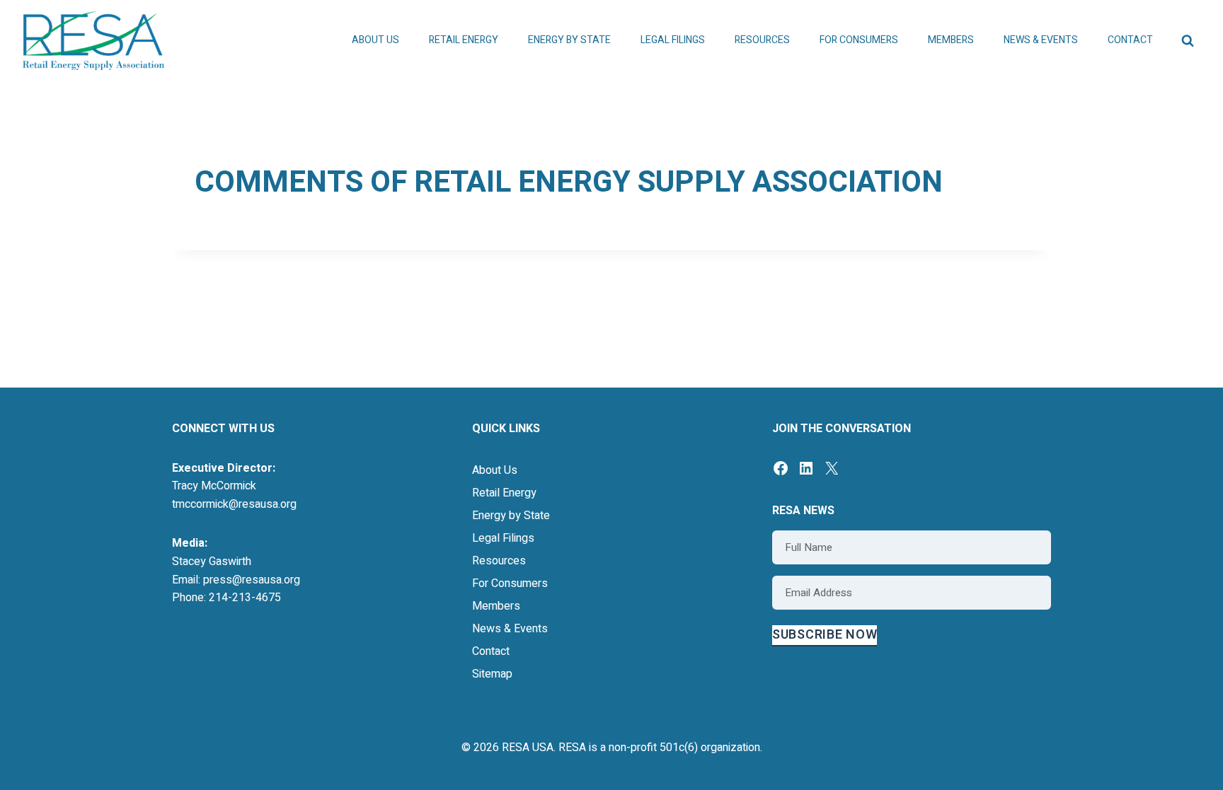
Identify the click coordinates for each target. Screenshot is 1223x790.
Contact (1130, 40)
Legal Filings (673, 40)
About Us (494, 470)
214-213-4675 (245, 597)
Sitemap (492, 674)
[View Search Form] (1187, 41)
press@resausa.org (251, 579)
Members (496, 606)
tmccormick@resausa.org (234, 504)
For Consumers (510, 583)
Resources (499, 560)
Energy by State (511, 515)
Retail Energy (504, 492)
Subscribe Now (824, 634)
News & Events (510, 628)
